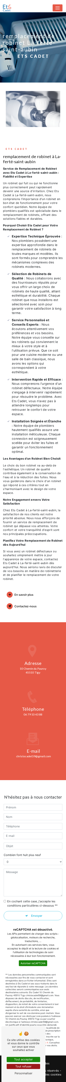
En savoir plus (23, 594)
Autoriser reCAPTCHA (33, 963)
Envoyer (36, 915)
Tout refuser (23, 1066)
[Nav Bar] (57, 7)
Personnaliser (23, 1073)
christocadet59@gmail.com (33, 756)
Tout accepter (23, 1059)
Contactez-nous (25, 606)
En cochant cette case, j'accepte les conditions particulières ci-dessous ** (32, 903)
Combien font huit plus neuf (22, 855)
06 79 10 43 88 (33, 714)
